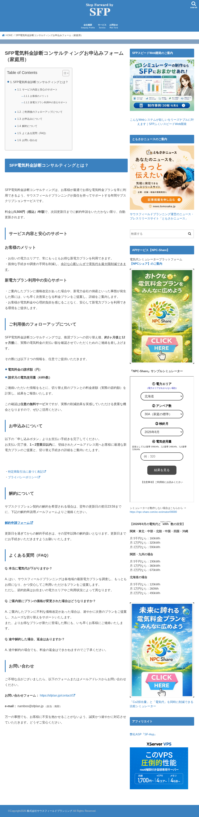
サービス (102, 26)
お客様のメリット (39, 96)
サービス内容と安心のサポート (40, 89)
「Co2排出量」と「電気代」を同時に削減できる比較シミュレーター (161, 704)
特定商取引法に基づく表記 (25, 471)
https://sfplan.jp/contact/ (56, 695)
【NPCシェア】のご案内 (146, 263)
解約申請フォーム (17, 522)
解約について (29, 126)
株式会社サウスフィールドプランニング (49, 810)
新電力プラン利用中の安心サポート (48, 102)
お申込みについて (32, 118)
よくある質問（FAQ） (34, 133)
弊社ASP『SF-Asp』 (143, 734)
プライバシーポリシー (22, 477)
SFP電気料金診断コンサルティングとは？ (40, 82)
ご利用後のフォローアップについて (42, 111)
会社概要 (88, 26)
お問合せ (113, 26)
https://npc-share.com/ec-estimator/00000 (153, 511)
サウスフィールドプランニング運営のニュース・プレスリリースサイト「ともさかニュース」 (162, 216)
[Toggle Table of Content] (63, 73)
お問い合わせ (29, 140)
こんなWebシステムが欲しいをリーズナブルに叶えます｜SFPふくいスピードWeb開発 (162, 122)
